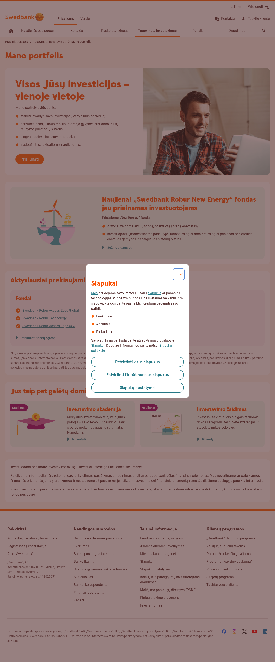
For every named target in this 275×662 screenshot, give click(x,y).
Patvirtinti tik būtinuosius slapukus (137, 375)
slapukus (154, 293)
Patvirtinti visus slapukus (137, 362)
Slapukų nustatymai (137, 388)
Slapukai (97, 345)
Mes (94, 293)
